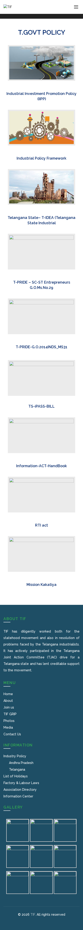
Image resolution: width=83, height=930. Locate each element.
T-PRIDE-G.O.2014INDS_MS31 (41, 347)
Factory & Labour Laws (21, 783)
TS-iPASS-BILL (41, 406)
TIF (32, 914)
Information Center (18, 796)
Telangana (17, 769)
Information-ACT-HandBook (41, 466)
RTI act (41, 525)
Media (8, 727)
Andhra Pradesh (21, 763)
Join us (8, 707)
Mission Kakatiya (41, 584)
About (8, 701)
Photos (9, 721)
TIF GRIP (10, 714)
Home (8, 694)
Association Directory (20, 789)
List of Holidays (15, 776)
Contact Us (12, 734)
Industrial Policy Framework (41, 158)
